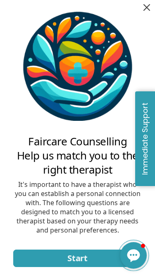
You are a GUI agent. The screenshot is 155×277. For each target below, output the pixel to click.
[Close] (147, 7)
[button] (133, 255)
